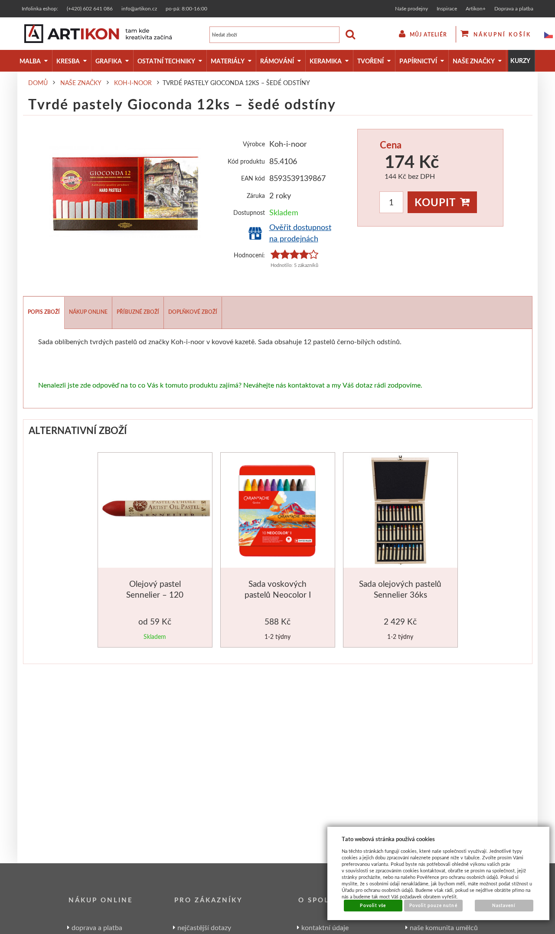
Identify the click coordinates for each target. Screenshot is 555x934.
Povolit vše (372, 905)
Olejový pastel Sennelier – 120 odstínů (154, 595)
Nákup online (88, 312)
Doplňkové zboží (192, 312)
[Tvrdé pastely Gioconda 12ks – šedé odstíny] (124, 192)
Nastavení (504, 905)
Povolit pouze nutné (433, 905)
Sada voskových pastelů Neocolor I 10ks (278, 595)
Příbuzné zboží (138, 312)
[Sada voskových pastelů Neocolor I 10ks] (277, 512)
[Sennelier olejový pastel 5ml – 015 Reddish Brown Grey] (155, 510)
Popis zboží (44, 312)
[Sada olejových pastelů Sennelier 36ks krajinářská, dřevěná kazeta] (400, 512)
